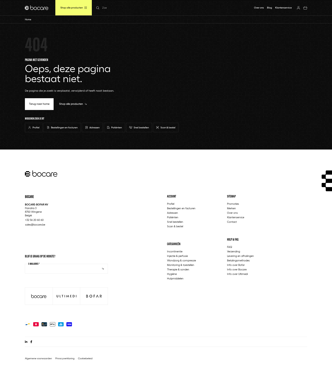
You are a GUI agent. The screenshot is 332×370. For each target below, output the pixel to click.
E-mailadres (34, 263)
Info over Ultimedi (237, 274)
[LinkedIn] (26, 342)
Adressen (172, 212)
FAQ (229, 247)
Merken (231, 208)
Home (28, 19)
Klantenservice (235, 217)
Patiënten (172, 217)
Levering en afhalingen (240, 256)
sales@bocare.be (35, 224)
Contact (232, 221)
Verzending (233, 251)
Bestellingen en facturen (181, 208)
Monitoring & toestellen (180, 265)
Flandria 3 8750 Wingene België (36, 210)
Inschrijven (103, 269)
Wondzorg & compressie (181, 260)
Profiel (170, 203)
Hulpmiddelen (175, 278)
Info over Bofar (236, 265)
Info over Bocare (237, 269)
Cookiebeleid (85, 358)
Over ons (232, 212)
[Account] (298, 7)
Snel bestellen (175, 221)
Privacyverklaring (65, 358)
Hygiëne (172, 274)
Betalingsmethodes (238, 260)
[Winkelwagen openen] (305, 7)
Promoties (233, 203)
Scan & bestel (175, 226)
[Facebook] (31, 342)
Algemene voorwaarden (38, 358)
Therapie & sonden (178, 269)
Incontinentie (174, 251)
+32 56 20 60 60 (34, 220)
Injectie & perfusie (177, 256)
